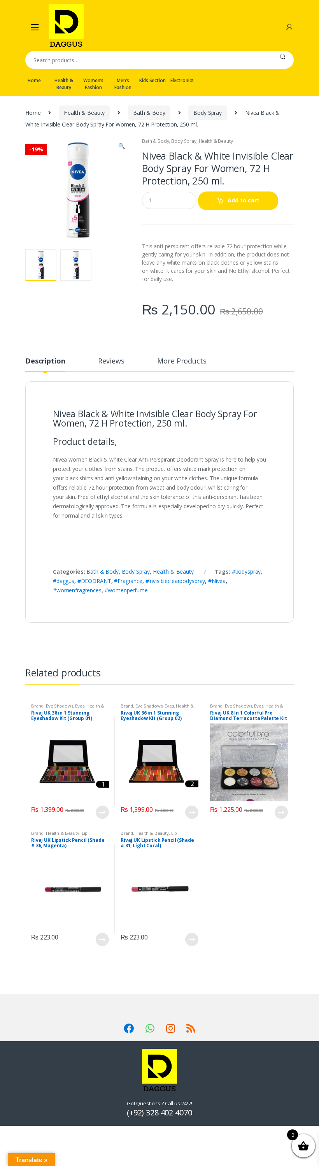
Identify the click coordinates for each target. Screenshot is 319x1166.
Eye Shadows (59, 706)
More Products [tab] (181, 361)
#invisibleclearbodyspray (175, 581)
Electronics (182, 80)
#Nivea (217, 581)
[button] (121, 146)
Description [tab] (45, 361)
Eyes (79, 706)
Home (34, 80)
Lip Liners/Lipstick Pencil (59, 835)
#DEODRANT (94, 581)
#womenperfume (126, 590)
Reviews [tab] (111, 361)
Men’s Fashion (122, 84)
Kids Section (152, 80)
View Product (102, 812)
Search (283, 60)
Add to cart (243, 200)
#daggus (63, 581)
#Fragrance (128, 581)
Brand (37, 706)
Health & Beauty (63, 84)
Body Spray (207, 112)
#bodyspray (246, 571)
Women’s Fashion (93, 84)
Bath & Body (149, 112)
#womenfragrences (77, 590)
